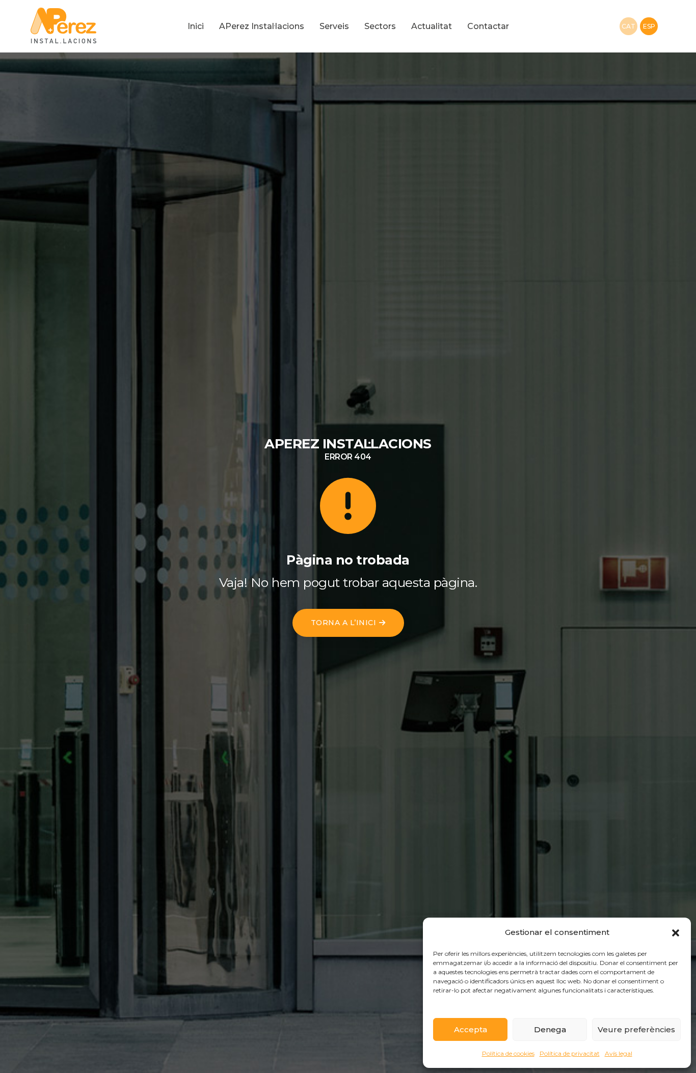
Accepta (470, 1029)
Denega (550, 1029)
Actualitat (431, 26)
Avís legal (618, 1053)
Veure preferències (636, 1029)
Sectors (380, 26)
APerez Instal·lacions (261, 26)
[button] (676, 932)
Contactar (488, 26)
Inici (196, 26)
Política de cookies (508, 1053)
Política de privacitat (570, 1053)
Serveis (334, 26)
